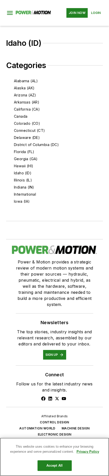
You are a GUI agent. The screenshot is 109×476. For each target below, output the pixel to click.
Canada (20, 116)
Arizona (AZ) (25, 95)
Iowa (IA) (22, 201)
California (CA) (27, 109)
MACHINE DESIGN (76, 428)
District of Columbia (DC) (36, 144)
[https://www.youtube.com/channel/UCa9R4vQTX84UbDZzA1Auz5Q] (63, 398)
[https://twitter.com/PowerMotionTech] (57, 398)
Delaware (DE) (27, 137)
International (25, 194)
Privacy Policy (88, 451)
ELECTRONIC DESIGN (54, 434)
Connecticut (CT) (29, 130)
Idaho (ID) (22, 173)
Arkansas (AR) (26, 102)
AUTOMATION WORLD (37, 428)
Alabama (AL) (26, 81)
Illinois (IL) (23, 180)
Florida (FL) (24, 152)
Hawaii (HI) (23, 166)
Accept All (54, 465)
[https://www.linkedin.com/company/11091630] (50, 398)
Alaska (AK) (24, 88)
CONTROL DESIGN (54, 422)
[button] (10, 13)
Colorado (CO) (27, 123)
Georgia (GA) (26, 159)
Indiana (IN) (24, 187)
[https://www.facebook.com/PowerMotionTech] (43, 398)
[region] (54, 457)
